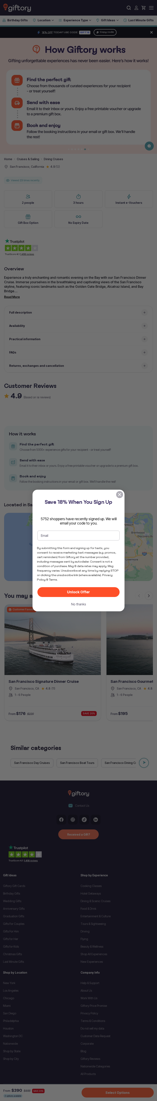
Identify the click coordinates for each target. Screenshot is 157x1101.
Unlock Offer (78, 592)
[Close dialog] (119, 494)
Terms (53, 579)
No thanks (78, 604)
